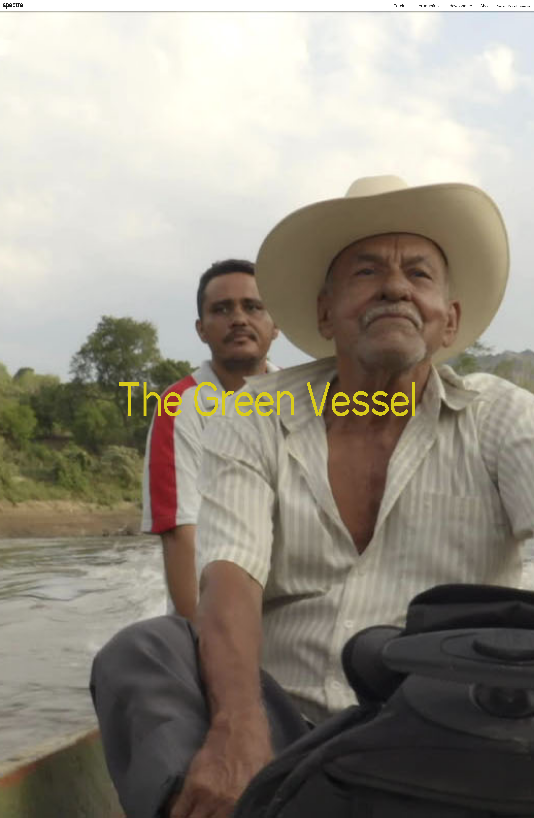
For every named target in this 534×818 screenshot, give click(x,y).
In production (426, 5)
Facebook (512, 6)
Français (501, 6)
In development (459, 5)
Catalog (401, 5)
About (486, 5)
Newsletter (525, 6)
